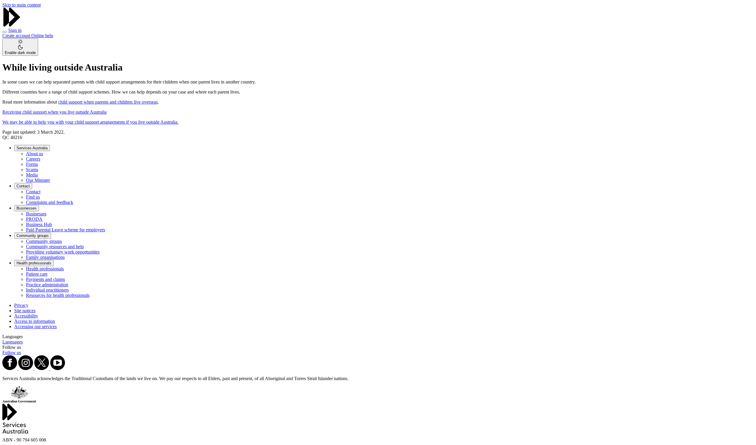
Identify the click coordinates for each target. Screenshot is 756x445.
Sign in (15, 30)
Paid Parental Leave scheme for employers (65, 229)
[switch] (20, 47)
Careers (33, 158)
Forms (32, 164)
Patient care (37, 274)
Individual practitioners (47, 289)
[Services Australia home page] (11, 24)
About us (34, 153)
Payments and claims (45, 279)
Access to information (34, 321)
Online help (42, 35)
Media (32, 174)
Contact (23, 186)
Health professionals (34, 263)
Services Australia (32, 148)
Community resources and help (55, 246)
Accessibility (26, 315)
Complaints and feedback (49, 202)
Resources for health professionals (57, 295)
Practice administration (47, 284)
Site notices (24, 310)
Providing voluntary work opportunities (63, 251)
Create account (16, 35)
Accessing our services (35, 326)
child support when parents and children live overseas (108, 101)
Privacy (21, 305)
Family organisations (45, 257)
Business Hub (39, 224)
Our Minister (38, 180)
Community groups (33, 235)
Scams (32, 169)
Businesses (27, 208)
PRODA (34, 219)
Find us (33, 196)
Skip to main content (21, 4)
